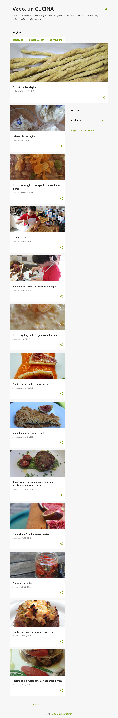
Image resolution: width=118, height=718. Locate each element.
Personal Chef (36, 40)
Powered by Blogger (61, 714)
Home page (17, 40)
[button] (104, 97)
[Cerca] (106, 9)
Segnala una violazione (82, 130)
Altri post (38, 704)
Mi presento (56, 40)
